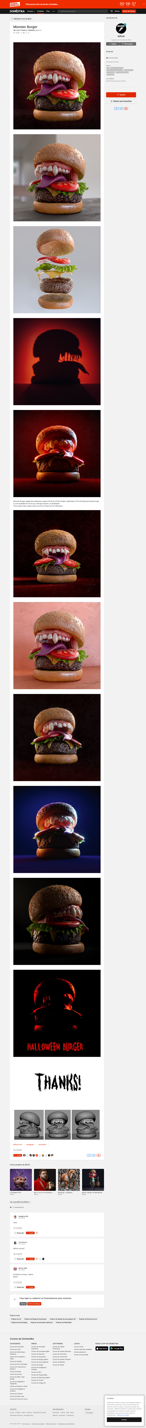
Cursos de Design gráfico (39, 1359)
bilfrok (27, 1165)
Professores (70, 1415)
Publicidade (110, 74)
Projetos (40, 11)
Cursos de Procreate (59, 1354)
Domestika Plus (28, 1415)
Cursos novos (78, 1346)
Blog (67, 1412)
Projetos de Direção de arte (88, 1319)
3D (108, 68)
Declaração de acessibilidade (66, 1423)
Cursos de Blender (59, 1362)
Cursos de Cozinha (16, 1393)
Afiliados (55, 1415)
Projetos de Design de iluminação (35, 1319)
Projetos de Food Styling (19, 1322)
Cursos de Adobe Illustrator (62, 1351)
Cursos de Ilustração (17, 1346)
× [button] (144, 4)
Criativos (29, 1412)
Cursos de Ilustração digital (40, 1351)
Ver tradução (17, 1150)
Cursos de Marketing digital (40, 1377)
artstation (42, 1144)
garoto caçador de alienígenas (92, 1192)
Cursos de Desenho (38, 1354)
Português (89, 1412)
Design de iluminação (117, 68)
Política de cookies (123, 1415)
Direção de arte (129, 70)
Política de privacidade (38, 1423)
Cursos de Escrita (16, 1374)
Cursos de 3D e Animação (18, 1364)
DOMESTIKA (17, 11)
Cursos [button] (30, 11)
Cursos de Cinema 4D (60, 1357)
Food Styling (110, 72)
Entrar (117, 11)
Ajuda (72, 1412)
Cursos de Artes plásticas (39, 1362)
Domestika (56, 1412)
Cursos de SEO (36, 1372)
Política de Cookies (51, 1423)
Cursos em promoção (81, 1355)
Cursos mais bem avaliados (83, 1349)
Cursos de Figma (58, 1365)
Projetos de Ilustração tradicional (41, 1322)
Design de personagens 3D (115, 70)
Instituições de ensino (39, 1412)
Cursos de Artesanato (38, 1357)
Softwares (58, 1344)
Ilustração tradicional (122, 72)
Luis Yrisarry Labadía (29, 30)
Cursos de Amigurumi (38, 1383)
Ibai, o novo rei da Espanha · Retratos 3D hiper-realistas (43, 1193)
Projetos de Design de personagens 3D (63, 1319)
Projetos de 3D (16, 1319)
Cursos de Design (16, 1361)
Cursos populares (80, 1352)
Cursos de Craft (15, 1349)
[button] (53, 11)
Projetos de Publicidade (64, 1322)
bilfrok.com (17, 1144)
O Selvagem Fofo (15, 1192)
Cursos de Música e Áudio (18, 1386)
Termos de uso (26, 1423)
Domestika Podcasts (16, 1415)
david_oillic (22, 1268)
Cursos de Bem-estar (17, 1396)
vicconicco (22, 1242)
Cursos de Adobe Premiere (62, 1359)
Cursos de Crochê (37, 1380)
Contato (62, 1412)
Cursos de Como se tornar (19, 1399)
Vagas (23, 1412)
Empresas (62, 1415)
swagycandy (23, 1216)
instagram (30, 1144)
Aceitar (124, 1420)
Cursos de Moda (15, 1371)
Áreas (34, 1344)
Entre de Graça (34, 1304)
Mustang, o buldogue (65, 1192)
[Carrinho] (111, 11)
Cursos (12, 1412)
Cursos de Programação (39, 1375)
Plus (48, 11)
